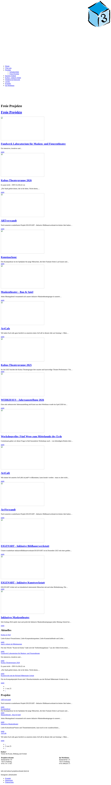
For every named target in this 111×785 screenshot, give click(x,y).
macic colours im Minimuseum (11, 644)
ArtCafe (5, 328)
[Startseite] (55, 62)
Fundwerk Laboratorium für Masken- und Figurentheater (33, 143)
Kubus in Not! (6, 635)
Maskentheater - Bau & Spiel (17, 292)
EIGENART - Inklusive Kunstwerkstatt (23, 582)
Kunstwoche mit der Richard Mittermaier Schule (17, 675)
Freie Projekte (11, 112)
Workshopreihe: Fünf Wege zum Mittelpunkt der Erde (31, 436)
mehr (2, 152)
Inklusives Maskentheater (15, 617)
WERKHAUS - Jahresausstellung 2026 (22, 399)
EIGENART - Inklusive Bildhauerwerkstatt (25, 546)
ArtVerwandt (8, 509)
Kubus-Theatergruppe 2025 (16, 365)
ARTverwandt (9, 220)
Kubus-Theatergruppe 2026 (16, 180)
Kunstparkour (9, 257)
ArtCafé (5, 473)
